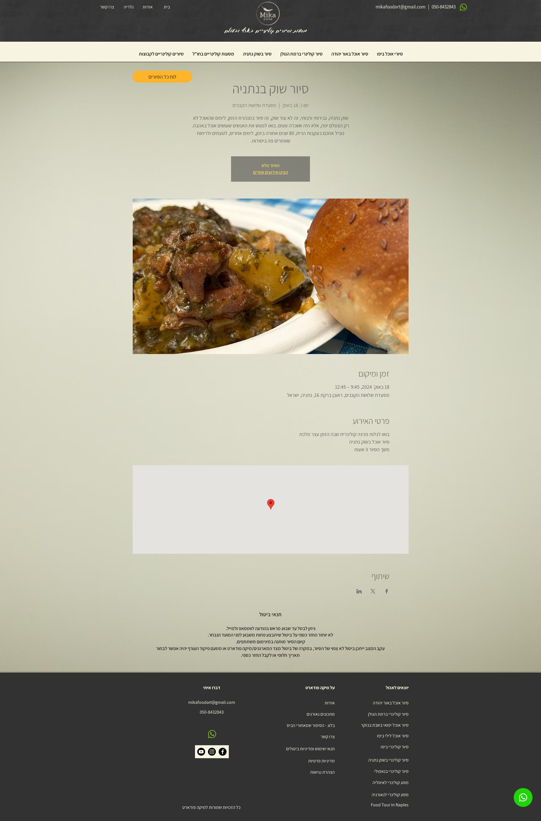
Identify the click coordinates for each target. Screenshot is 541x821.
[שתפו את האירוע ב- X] (373, 591)
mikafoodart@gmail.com (400, 7)
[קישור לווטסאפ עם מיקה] (523, 797)
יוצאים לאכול (397, 688)
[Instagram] (212, 752)
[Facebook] (223, 752)
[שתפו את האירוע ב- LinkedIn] (359, 591)
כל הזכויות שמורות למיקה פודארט (211, 807)
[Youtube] (201, 752)
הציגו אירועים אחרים (270, 172)
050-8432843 (444, 7)
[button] (390, 54)
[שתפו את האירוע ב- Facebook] (386, 591)
